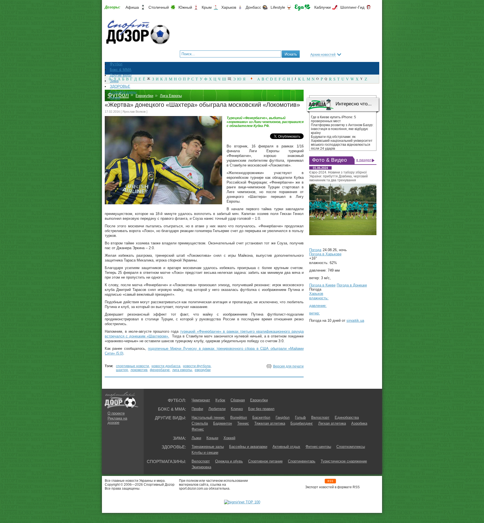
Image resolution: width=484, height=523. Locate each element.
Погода (315, 250)
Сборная (238, 400)
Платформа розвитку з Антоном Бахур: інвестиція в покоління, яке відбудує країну (342, 129)
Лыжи (196, 438)
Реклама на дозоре (117, 420)
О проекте (116, 413)
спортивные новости (132, 366)
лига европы (182, 370)
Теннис (243, 423)
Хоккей (229, 438)
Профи (197, 409)
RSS (330, 481)
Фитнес (198, 429)
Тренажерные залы (208, 447)
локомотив (139, 370)
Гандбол (283, 417)
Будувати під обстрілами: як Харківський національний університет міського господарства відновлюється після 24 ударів (342, 143)
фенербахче (160, 370)
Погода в (325, 254)
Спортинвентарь (301, 461)
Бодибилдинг (301, 423)
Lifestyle (278, 7)
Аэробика (359, 423)
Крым (207, 7)
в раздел (363, 160)
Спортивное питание (265, 461)
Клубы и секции (205, 452)
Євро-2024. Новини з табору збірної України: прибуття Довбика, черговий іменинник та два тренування (338, 176)
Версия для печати (288, 366)
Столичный (158, 7)
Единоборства (347, 417)
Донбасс (253, 7)
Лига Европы (171, 96)
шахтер (122, 370)
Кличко (237, 409)
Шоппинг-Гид (352, 7)
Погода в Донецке (352, 285)
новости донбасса (166, 366)
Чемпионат (201, 400)
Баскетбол (261, 417)
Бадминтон (222, 423)
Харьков (228, 7)
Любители (216, 409)
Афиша (132, 7)
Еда (302, 7)
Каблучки (322, 7)
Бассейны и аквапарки (248, 447)
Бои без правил (261, 409)
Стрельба (200, 423)
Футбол (118, 94)
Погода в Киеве (322, 285)
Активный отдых (286, 447)
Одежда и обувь (229, 461)
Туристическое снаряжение (344, 461)
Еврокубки (144, 96)
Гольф (300, 417)
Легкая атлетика (332, 423)
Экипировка (201, 467)
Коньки (212, 438)
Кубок (220, 400)
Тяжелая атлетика (269, 423)
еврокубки (203, 370)
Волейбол (238, 417)
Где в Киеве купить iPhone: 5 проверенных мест (333, 119)
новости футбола (197, 366)
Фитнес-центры (318, 447)
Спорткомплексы (350, 447)
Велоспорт (320, 417)
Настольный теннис (208, 417)
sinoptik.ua (355, 320)
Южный (185, 7)
